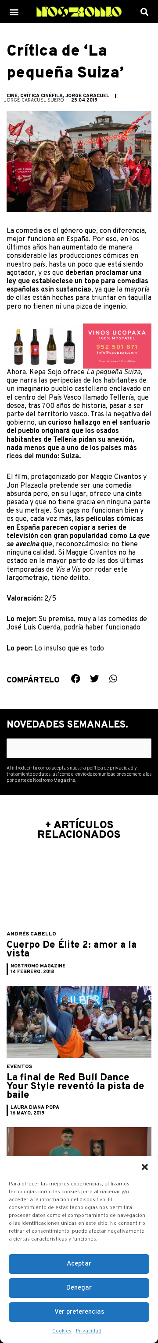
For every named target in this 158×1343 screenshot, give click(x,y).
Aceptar (79, 1264)
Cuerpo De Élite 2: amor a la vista (71, 949)
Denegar (79, 1288)
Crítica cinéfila (41, 96)
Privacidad (88, 1331)
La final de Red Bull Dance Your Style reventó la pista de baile (75, 1086)
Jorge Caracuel (87, 96)
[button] (144, 1167)
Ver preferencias (79, 1312)
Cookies (62, 1331)
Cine (12, 96)
